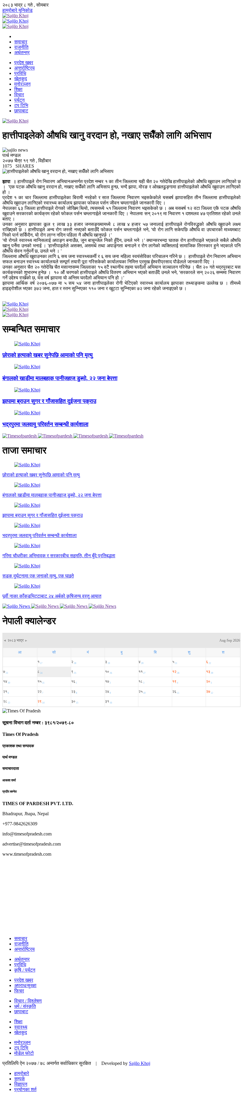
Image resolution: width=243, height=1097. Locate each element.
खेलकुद (20, 78)
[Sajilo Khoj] (15, 15)
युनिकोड (25, 10)
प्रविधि (20, 73)
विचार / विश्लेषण (28, 1000)
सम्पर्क (19, 1078)
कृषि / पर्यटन (24, 969)
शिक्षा (18, 89)
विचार (19, 94)
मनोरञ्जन (22, 83)
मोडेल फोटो (24, 1053)
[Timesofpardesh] (20, 435)
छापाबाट (21, 110)
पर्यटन (19, 100)
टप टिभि (21, 105)
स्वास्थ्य (20, 1027)
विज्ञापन (20, 1084)
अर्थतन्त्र (22, 52)
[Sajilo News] (16, 606)
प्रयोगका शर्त (25, 1089)
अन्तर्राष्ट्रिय (24, 67)
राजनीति (21, 47)
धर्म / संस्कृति (25, 1006)
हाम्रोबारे (10, 10)
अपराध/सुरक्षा (25, 985)
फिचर (19, 990)
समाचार (20, 41)
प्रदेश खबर (23, 62)
